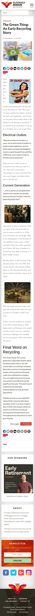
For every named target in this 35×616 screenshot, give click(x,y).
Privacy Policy (23, 612)
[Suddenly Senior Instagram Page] (29, 573)
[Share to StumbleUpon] (25, 68)
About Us (11, 599)
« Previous (26, 424)
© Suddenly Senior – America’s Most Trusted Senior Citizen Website (17, 608)
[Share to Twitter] (8, 68)
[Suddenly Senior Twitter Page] (13, 573)
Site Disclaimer (12, 612)
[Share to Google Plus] (11, 68)
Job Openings (11, 601)
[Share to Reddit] (18, 68)
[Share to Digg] (15, 68)
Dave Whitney (9, 38)
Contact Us (25, 601)
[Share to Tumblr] (29, 68)
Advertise (23, 599)
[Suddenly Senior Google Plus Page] (21, 573)
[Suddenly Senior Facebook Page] (6, 573)
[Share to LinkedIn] (22, 68)
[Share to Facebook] (4, 68)
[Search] (30, 12)
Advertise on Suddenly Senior (17, 496)
